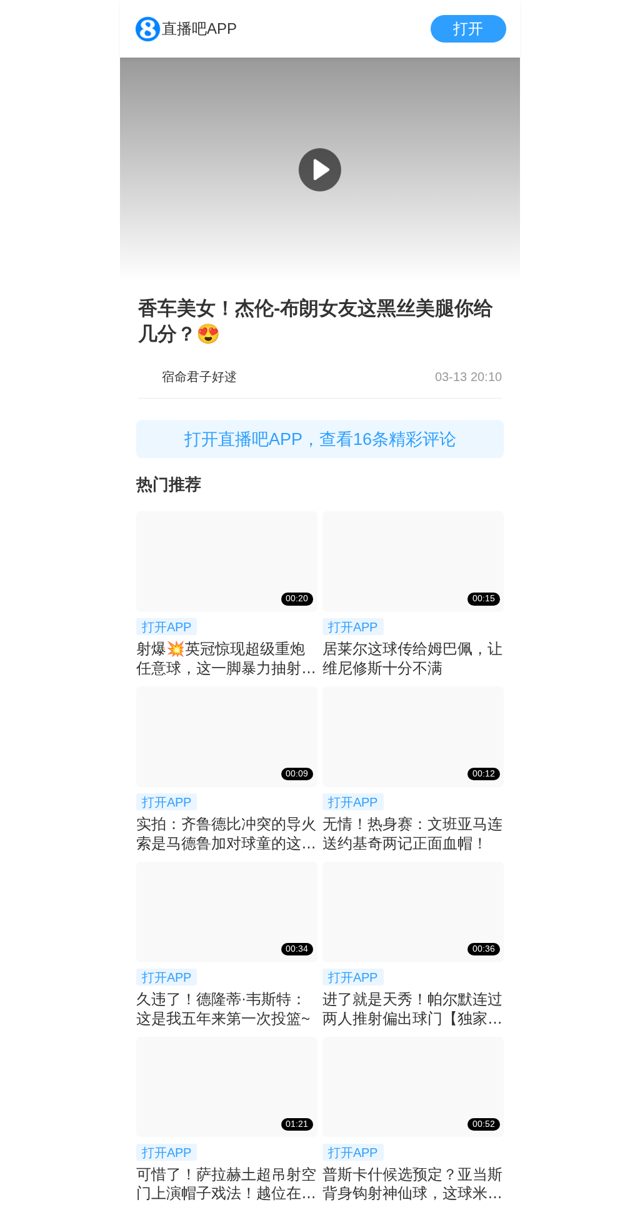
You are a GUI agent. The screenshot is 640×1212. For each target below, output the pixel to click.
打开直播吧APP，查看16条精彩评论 (320, 439)
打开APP (166, 626)
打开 (468, 28)
